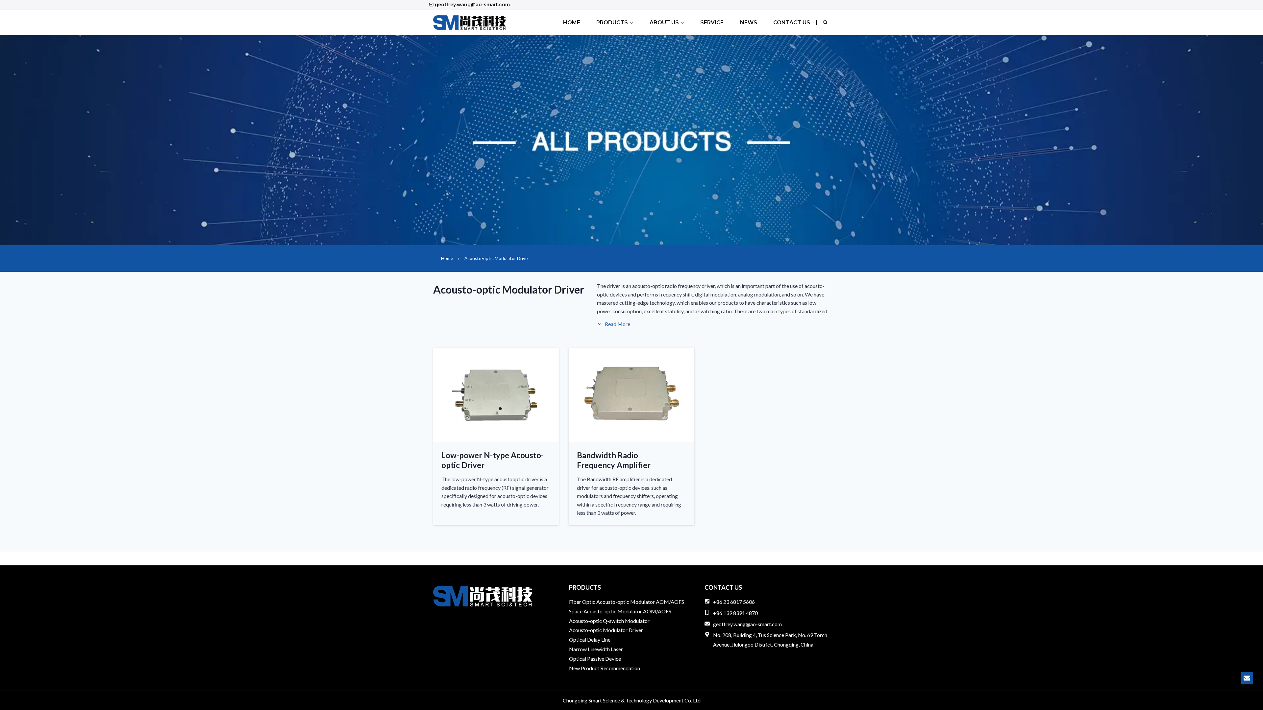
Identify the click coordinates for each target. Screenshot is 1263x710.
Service (712, 22)
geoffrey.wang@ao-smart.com (747, 624)
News (748, 22)
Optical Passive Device (595, 658)
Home (571, 22)
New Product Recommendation (604, 668)
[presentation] (496, 395)
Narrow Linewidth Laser (596, 649)
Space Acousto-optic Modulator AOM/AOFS (620, 611)
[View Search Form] (825, 22)
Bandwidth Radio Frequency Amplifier (614, 460)
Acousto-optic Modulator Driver (606, 630)
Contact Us (791, 22)
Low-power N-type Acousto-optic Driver (492, 460)
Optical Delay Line (589, 639)
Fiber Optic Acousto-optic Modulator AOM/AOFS (626, 602)
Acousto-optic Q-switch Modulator (609, 621)
